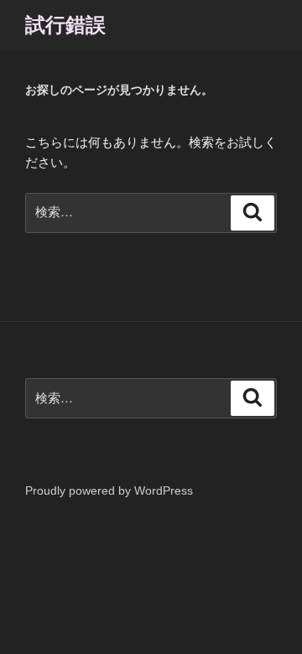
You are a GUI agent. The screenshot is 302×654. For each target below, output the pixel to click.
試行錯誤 (65, 24)
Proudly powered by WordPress (109, 490)
